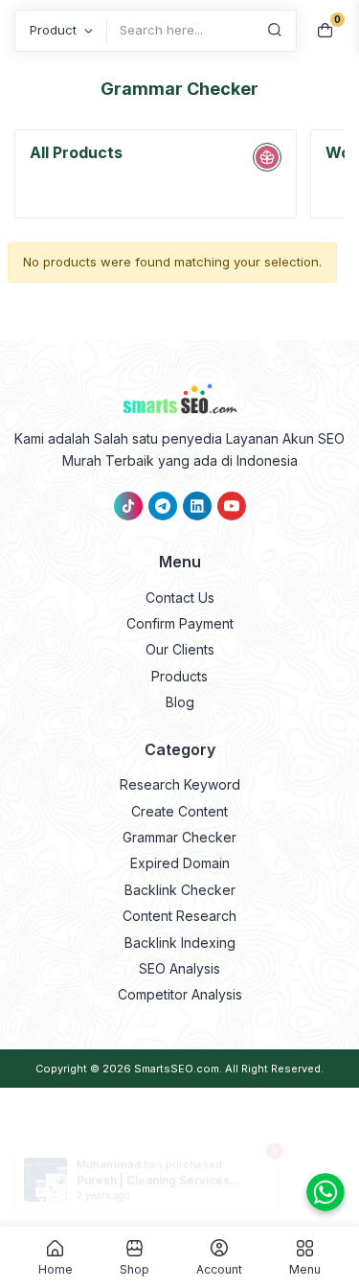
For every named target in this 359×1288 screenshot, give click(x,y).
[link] (128, 506)
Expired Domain (180, 863)
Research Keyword (180, 784)
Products (179, 676)
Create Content (179, 811)
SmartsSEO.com (176, 1068)
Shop (134, 1269)
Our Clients (180, 649)
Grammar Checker (179, 837)
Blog (180, 702)
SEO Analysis (179, 968)
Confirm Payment (180, 623)
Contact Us (180, 597)
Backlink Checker (180, 890)
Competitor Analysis (180, 994)
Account (219, 1269)
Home (55, 1269)
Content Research (179, 916)
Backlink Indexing (180, 942)
